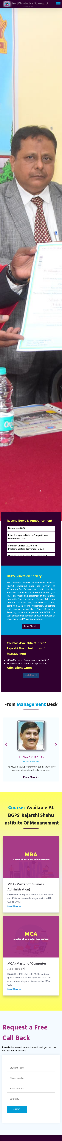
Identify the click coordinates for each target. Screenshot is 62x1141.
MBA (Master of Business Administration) (25, 887)
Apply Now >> (31, 675)
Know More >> (31, 626)
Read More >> (14, 906)
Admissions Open (19, 668)
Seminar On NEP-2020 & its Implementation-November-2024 (26, 535)
